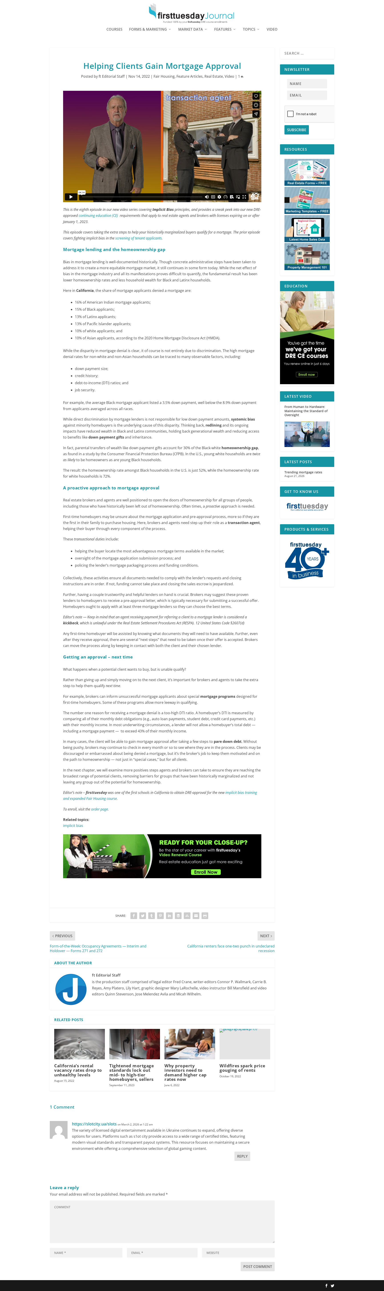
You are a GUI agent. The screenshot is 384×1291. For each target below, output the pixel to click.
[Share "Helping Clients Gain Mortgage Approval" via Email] (196, 915)
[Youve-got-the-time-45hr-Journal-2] (307, 383)
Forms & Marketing (148, 30)
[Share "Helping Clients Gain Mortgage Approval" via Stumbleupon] (187, 915)
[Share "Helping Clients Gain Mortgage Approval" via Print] (204, 915)
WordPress (115, 1285)
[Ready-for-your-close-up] (162, 882)
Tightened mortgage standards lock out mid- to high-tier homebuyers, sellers (131, 1072)
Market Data (190, 30)
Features (223, 30)
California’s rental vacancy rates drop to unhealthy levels (78, 1070)
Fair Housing (164, 76)
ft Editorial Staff (112, 76)
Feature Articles (189, 76)
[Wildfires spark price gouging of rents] (245, 1044)
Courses (114, 30)
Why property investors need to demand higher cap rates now (185, 1072)
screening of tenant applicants (138, 238)
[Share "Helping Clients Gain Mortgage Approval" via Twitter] (142, 915)
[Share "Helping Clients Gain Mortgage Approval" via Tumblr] (151, 915)
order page (99, 809)
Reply (242, 1156)
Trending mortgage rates (303, 472)
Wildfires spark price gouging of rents (242, 1068)
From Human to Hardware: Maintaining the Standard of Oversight (306, 411)
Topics (249, 30)
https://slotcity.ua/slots (94, 1124)
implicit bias (73, 825)
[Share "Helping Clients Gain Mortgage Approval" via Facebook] (133, 915)
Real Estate (213, 76)
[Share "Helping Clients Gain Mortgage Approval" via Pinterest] (160, 915)
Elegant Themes (78, 1285)
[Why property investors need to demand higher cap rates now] (189, 1044)
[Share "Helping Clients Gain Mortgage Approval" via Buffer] (178, 915)
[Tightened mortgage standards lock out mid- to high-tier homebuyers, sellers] (134, 1044)
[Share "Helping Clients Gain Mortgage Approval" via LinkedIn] (169, 915)
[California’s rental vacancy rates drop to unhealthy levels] (79, 1044)
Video (272, 30)
